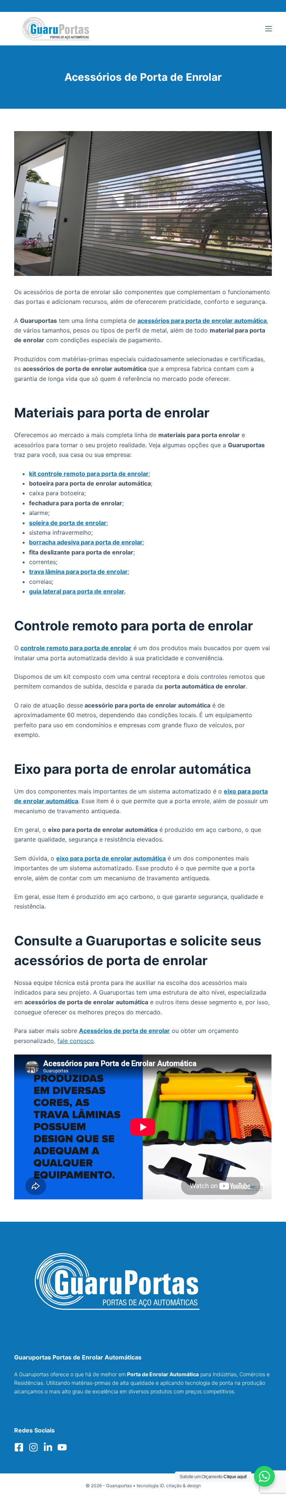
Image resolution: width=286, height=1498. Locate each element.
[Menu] (268, 28)
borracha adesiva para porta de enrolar (86, 542)
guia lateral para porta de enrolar (76, 591)
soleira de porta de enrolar (68, 523)
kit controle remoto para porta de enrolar (89, 473)
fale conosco (75, 1040)
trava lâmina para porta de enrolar (78, 571)
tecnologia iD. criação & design (169, 1485)
